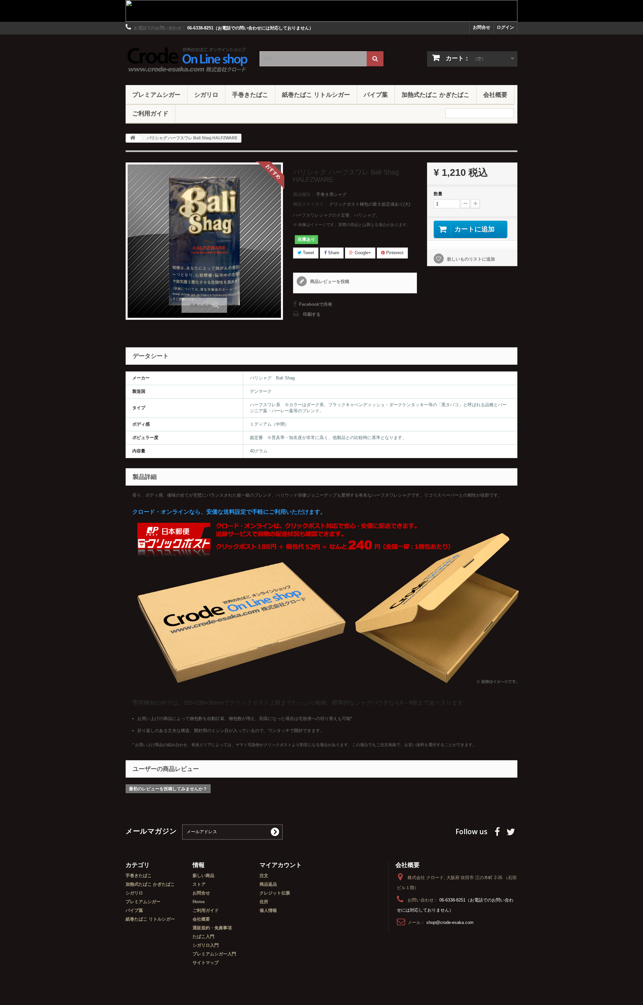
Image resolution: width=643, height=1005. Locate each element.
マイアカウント (281, 865)
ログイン (505, 27)
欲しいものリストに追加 (470, 259)
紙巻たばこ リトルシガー (316, 94)
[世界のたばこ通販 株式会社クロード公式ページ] (187, 58)
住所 (264, 901)
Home (199, 901)
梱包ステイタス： (310, 204)
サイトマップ (206, 962)
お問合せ (481, 27)
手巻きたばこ (250, 94)
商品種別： (304, 194)
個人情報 (268, 910)
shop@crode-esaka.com (450, 922)
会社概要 (495, 94)
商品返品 (268, 884)
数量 (438, 193)
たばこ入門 (203, 936)
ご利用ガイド (150, 113)
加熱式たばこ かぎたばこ (436, 94)
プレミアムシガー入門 (214, 953)
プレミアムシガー (156, 94)
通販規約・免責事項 (212, 927)
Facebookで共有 (315, 304)
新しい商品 (203, 875)
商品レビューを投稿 (329, 281)
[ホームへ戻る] (132, 138)
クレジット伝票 (275, 892)
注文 (264, 875)
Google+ (362, 252)
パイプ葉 (376, 94)
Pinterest (394, 252)
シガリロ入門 (206, 945)
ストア (199, 884)
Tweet (307, 252)
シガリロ (206, 94)
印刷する (311, 314)
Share (333, 252)
